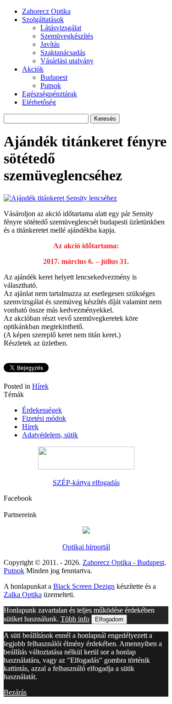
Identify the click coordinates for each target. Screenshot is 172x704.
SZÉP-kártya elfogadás (86, 482)
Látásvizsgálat (60, 28)
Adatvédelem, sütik (50, 435)
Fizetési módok (44, 418)
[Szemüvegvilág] (86, 531)
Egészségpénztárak (49, 94)
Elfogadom (109, 619)
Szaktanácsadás (62, 52)
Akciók (33, 69)
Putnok (50, 85)
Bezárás (15, 692)
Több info (75, 619)
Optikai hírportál (86, 547)
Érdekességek (42, 410)
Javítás (50, 44)
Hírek (40, 386)
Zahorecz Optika (46, 11)
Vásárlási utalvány (67, 61)
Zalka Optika (23, 594)
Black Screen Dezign (84, 586)
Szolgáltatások (43, 19)
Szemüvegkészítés (66, 36)
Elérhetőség (39, 102)
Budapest (53, 77)
